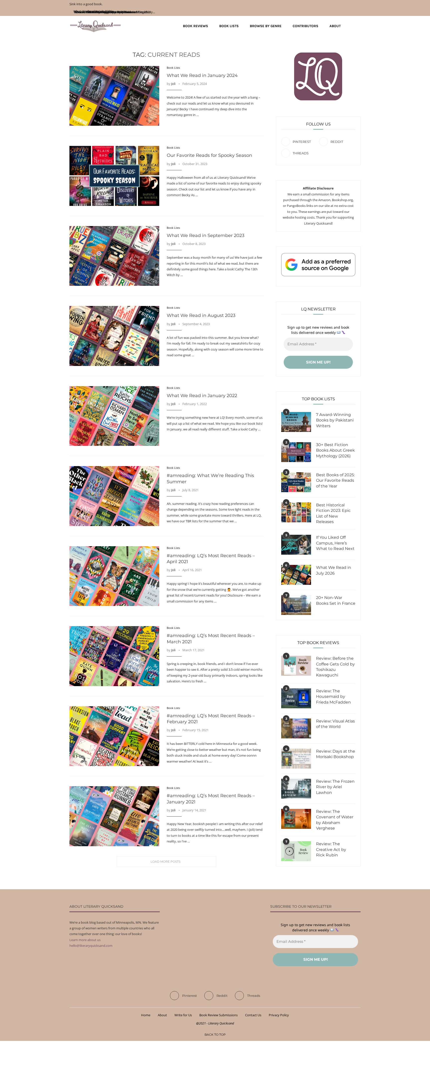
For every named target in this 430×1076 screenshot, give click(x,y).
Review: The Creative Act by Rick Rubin (331, 849)
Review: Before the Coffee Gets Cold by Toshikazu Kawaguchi (335, 666)
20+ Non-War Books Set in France (335, 600)
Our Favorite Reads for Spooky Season (209, 155)
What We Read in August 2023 (201, 315)
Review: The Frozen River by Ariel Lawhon (335, 787)
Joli (173, 83)
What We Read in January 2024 (202, 75)
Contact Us (253, 1015)
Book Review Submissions (218, 1015)
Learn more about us (85, 940)
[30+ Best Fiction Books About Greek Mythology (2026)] (296, 452)
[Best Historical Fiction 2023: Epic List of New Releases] (296, 512)
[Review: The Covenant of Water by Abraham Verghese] (296, 819)
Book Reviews (195, 26)
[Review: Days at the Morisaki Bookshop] (296, 759)
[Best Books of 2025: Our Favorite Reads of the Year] (296, 482)
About (335, 26)
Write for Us (183, 1015)
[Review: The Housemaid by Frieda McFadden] (296, 698)
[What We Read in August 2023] (114, 336)
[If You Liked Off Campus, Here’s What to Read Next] (296, 545)
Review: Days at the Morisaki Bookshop (335, 754)
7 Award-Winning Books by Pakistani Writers (335, 420)
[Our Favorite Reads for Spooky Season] (114, 176)
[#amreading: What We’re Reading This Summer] (114, 496)
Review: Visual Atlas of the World (335, 724)
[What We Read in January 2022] (114, 416)
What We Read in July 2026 (333, 570)
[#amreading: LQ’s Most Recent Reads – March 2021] (114, 656)
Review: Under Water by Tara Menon (101, 12)
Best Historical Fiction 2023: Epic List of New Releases (333, 513)
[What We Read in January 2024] (114, 96)
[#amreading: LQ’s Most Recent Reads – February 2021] (114, 736)
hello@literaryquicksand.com (90, 945)
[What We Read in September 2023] (114, 256)
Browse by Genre (265, 26)
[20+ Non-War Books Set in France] (296, 605)
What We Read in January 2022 (202, 395)
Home (145, 1015)
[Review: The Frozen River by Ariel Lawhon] (296, 789)
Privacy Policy (279, 1015)
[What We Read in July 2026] (296, 575)
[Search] (358, 26)
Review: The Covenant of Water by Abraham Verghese (334, 820)
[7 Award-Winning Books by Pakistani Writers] (296, 422)
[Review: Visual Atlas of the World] (296, 728)
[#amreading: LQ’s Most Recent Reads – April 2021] (114, 576)
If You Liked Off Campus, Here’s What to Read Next (335, 543)
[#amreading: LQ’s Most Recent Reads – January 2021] (114, 816)
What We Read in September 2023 (205, 235)
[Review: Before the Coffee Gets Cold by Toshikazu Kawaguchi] (296, 666)
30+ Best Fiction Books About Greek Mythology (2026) (335, 450)
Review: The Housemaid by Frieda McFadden (333, 697)
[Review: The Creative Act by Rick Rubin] (296, 851)
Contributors (305, 26)
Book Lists (229, 26)
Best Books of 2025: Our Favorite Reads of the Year (335, 480)
